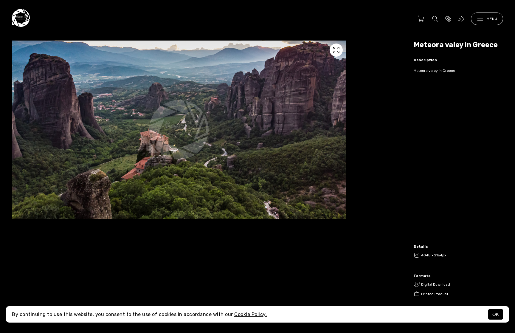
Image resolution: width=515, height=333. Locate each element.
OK (495, 314)
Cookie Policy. (250, 314)
